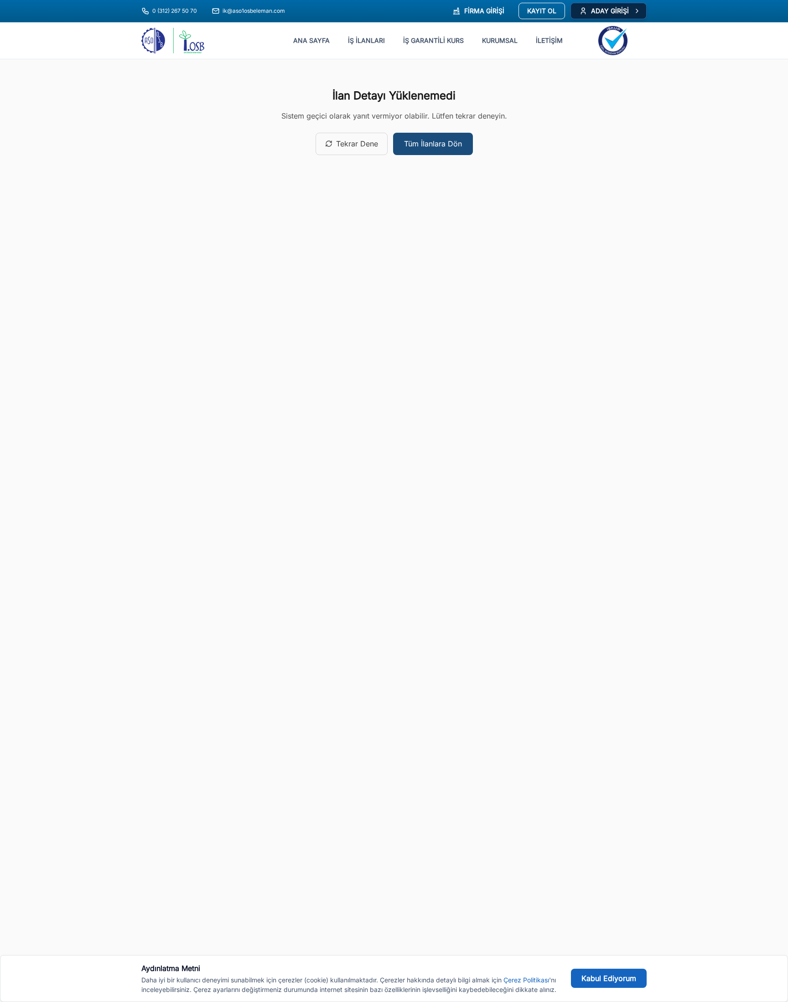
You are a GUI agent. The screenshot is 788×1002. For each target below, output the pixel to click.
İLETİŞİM (549, 40)
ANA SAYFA (311, 40)
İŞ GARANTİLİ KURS (433, 40)
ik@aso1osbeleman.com (254, 10)
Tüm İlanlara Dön (433, 143)
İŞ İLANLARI (366, 40)
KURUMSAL (500, 40)
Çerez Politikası (526, 980)
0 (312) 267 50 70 (174, 10)
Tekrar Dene (357, 143)
